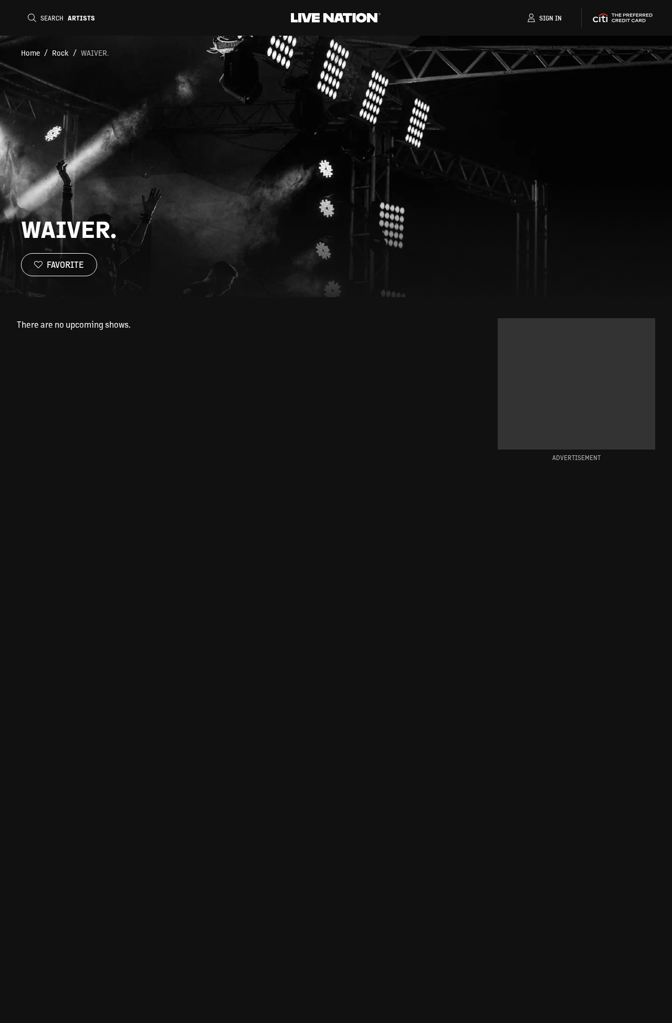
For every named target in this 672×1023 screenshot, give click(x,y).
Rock (60, 52)
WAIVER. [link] (95, 52)
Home (30, 52)
